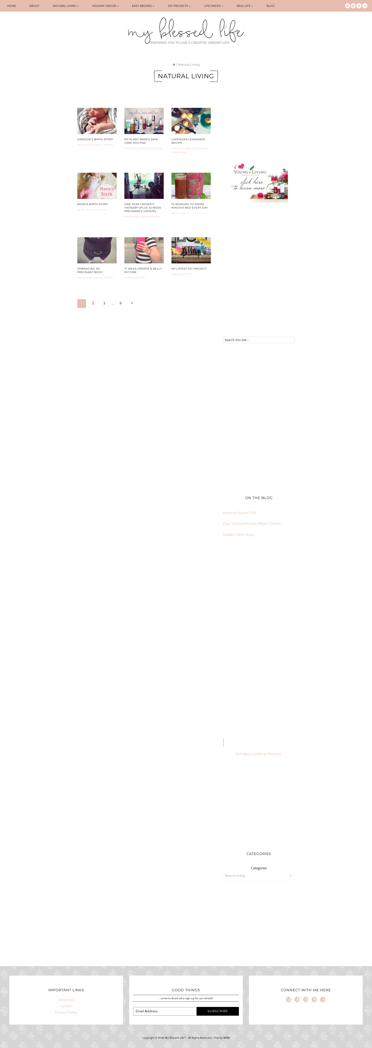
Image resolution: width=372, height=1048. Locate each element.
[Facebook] (347, 5)
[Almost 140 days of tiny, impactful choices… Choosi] (258, 582)
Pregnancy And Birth (102, 145)
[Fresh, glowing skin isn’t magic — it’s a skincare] (258, 568)
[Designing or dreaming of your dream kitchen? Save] (234, 568)
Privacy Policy (66, 1012)
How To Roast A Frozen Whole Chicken (252, 524)
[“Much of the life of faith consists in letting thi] (258, 596)
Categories (259, 868)
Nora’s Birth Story (92, 204)
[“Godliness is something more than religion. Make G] (283, 582)
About (34, 6)
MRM (226, 1037)
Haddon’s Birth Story (95, 139)
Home (11, 6)
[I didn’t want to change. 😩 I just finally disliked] (234, 582)
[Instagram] (353, 5)
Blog (271, 6)
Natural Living (84, 145)
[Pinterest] (359, 5)
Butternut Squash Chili (239, 513)
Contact (66, 1006)
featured (143, 148)
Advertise (66, 1000)
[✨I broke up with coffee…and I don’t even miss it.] (283, 568)
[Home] (173, 64)
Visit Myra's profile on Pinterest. (258, 754)
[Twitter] (364, 5)
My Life (81, 210)
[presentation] (97, 121)
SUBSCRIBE (218, 1011)
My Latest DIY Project (189, 268)
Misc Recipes (193, 148)
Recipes (183, 152)
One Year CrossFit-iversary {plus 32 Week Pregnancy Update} (142, 208)
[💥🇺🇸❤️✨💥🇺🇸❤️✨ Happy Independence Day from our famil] (283, 596)
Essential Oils (131, 148)
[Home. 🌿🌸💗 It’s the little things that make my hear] (234, 596)
